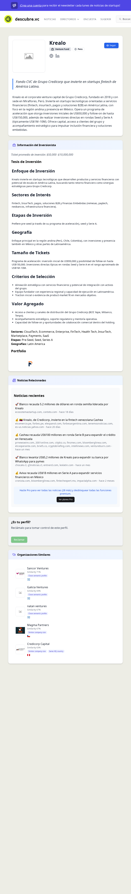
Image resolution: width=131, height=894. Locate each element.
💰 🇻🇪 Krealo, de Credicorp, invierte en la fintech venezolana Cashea (59, 420)
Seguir (113, 45)
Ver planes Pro (65, 499)
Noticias (50, 19)
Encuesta (90, 19)
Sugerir (105, 19)
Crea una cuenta (31, 5)
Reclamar (19, 539)
